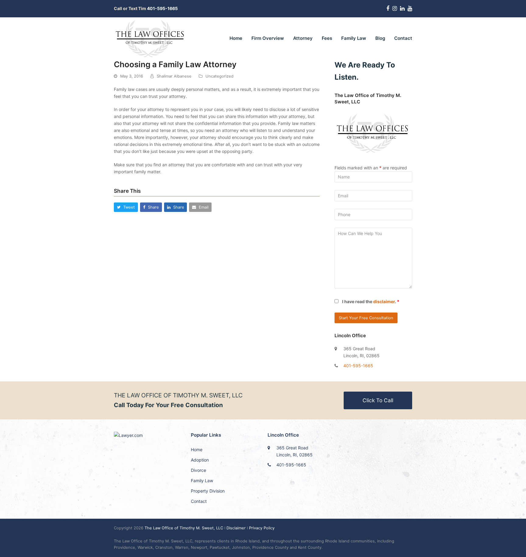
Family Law (202, 480)
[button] (126, 207)
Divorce (198, 470)
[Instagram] (394, 8)
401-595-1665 (358, 365)
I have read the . (370, 301)
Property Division (208, 490)
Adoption (200, 459)
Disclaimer (236, 527)
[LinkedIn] (402, 8)
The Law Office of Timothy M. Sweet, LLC (184, 527)
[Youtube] (410, 8)
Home (196, 449)
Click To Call (378, 400)
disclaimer (384, 301)
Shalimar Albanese (174, 76)
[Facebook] (387, 8)
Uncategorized (219, 76)
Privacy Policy (262, 527)
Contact (199, 501)
